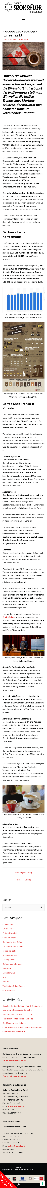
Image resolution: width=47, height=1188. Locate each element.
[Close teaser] (18, 1184)
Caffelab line (8, 924)
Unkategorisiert (10, 990)
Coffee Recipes (9, 937)
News (5, 977)
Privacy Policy (17, 1167)
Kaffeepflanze (9, 959)
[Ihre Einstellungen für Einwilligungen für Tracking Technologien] (42, 1183)
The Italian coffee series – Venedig (18, 1018)
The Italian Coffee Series (14, 986)
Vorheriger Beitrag (23, 872)
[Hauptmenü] (23, 19)
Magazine (23, 39)
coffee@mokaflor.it (16, 1146)
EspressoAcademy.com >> (14, 1076)
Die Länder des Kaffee (12, 942)
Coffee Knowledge (11, 933)
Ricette (6, 981)
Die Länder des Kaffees (13, 946)
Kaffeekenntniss (10, 955)
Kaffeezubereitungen (12, 964)
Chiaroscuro (8, 928)
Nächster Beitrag (23, 879)
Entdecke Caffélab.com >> (14, 1060)
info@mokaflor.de (16, 1106)
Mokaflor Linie (9, 972)
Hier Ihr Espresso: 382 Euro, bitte (17, 1014)
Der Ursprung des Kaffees (14, 1023)
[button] (9, 1179)
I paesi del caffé (9, 950)
